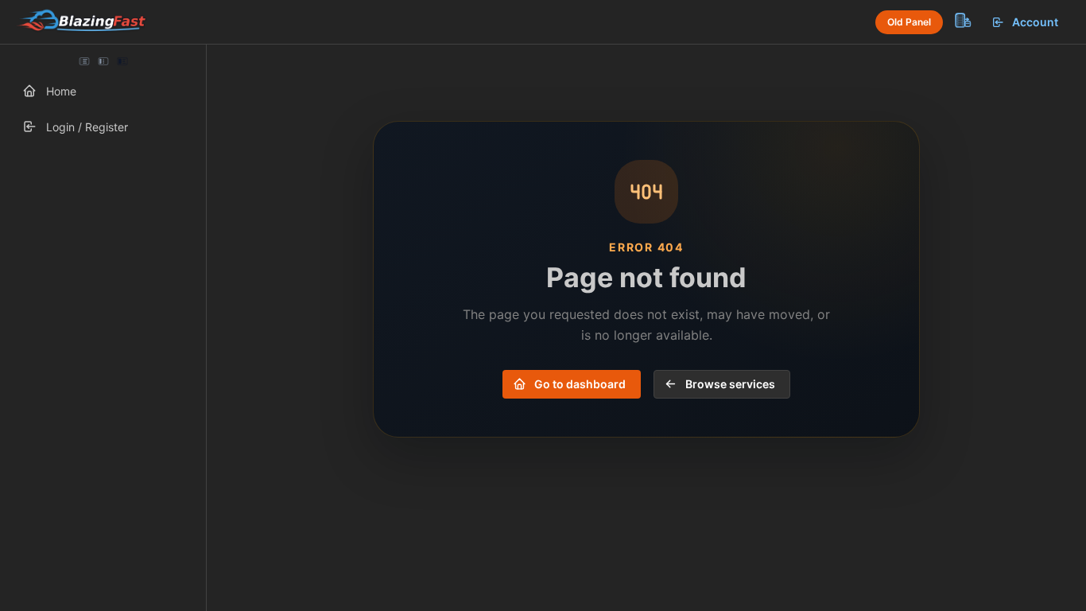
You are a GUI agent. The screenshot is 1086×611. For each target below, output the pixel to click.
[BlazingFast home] (81, 22)
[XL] (122, 61)
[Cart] (962, 20)
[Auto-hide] (84, 61)
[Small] (103, 61)
